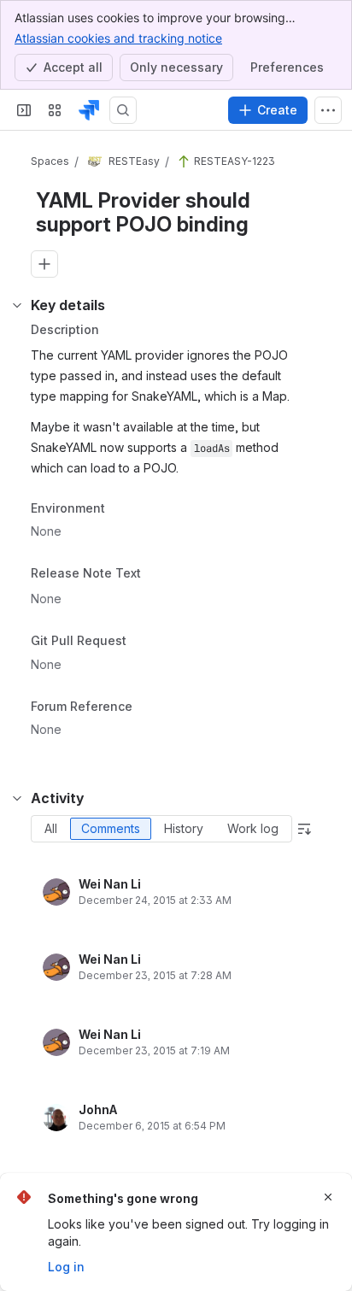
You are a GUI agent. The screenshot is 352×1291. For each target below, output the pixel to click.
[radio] (50, 829)
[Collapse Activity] (17, 798)
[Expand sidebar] (24, 110)
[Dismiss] (328, 1197)
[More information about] (151, 575)
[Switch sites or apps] (54, 110)
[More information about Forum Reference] (149, 707)
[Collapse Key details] (17, 305)
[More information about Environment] (122, 509)
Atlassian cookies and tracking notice (118, 38)
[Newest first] (304, 829)
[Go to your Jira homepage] (89, 110)
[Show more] (328, 110)
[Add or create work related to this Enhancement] (44, 264)
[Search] (123, 110)
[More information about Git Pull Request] (143, 641)
